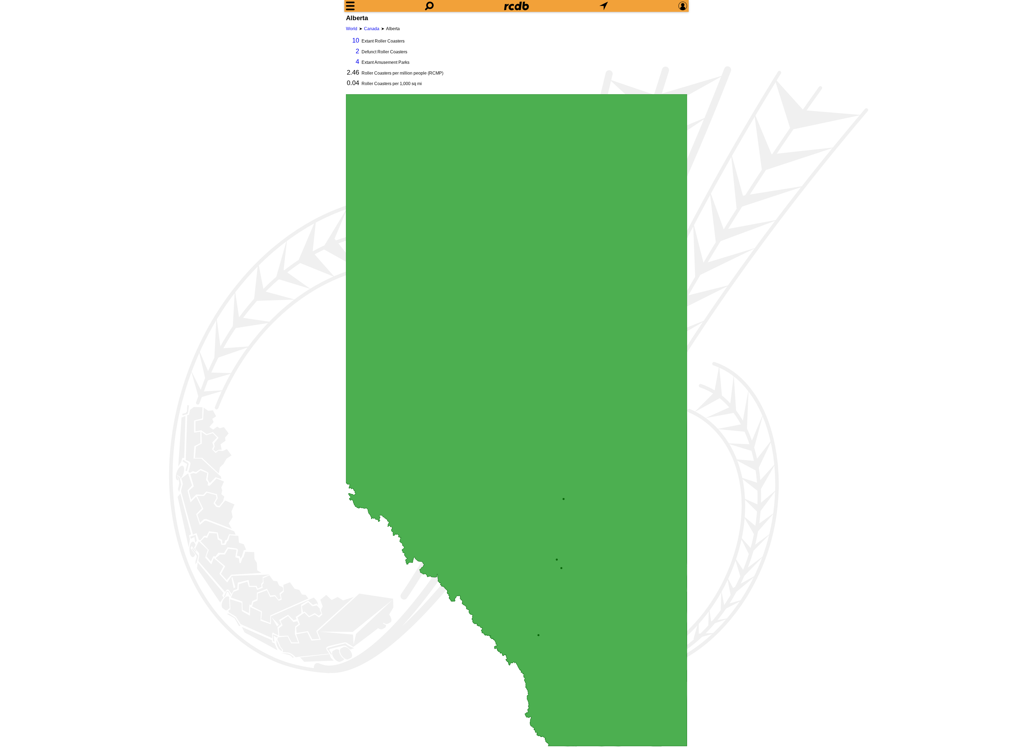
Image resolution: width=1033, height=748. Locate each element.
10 (355, 40)
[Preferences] (682, 6)
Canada (371, 28)
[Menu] (350, 6)
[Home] (516, 6)
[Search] (429, 6)
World (351, 28)
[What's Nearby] (603, 6)
